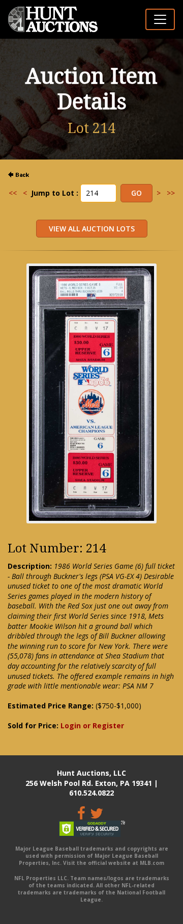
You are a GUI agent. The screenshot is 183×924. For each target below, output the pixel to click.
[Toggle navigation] (160, 19)
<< (13, 193)
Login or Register (92, 725)
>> (171, 193)
